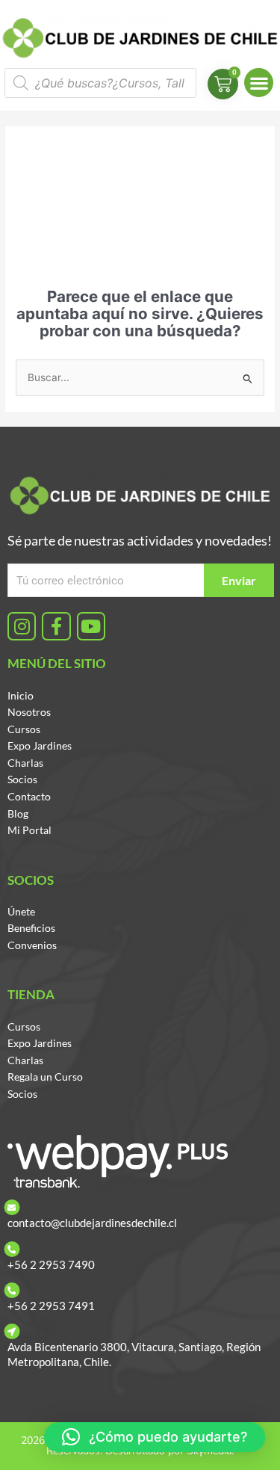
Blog (17, 813)
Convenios (32, 945)
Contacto (29, 796)
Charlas (25, 762)
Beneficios (31, 927)
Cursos (23, 729)
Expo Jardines (39, 745)
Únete (21, 911)
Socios (22, 779)
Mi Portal (29, 830)
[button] (258, 82)
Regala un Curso (45, 1076)
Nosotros (29, 711)
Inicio (20, 695)
